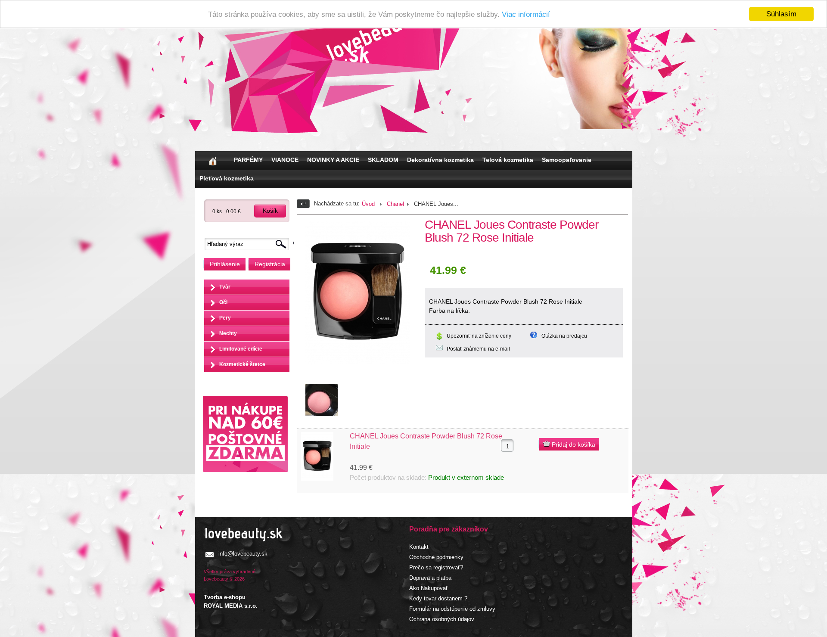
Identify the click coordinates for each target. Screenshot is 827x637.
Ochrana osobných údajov (441, 619)
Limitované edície (240, 349)
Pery (225, 318)
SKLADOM (383, 159)
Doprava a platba (430, 578)
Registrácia (270, 264)
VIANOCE (284, 159)
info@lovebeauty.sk (242, 553)
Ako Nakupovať (428, 588)
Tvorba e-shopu (225, 597)
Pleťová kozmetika (226, 178)
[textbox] (249, 244)
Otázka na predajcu (564, 336)
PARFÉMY (248, 159)
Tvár (224, 287)
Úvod (368, 204)
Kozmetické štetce (242, 364)
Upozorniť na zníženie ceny (479, 336)
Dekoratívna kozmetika (440, 159)
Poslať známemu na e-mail (478, 349)
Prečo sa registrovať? (436, 567)
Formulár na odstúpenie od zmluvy (452, 609)
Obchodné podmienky (436, 557)
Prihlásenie (225, 264)
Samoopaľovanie (566, 159)
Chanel (395, 204)
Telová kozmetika (507, 159)
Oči (223, 302)
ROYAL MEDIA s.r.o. (231, 606)
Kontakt (419, 547)
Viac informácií (526, 14)
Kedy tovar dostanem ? (438, 598)
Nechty (228, 333)
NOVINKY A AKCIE (333, 159)
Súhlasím (781, 14)
